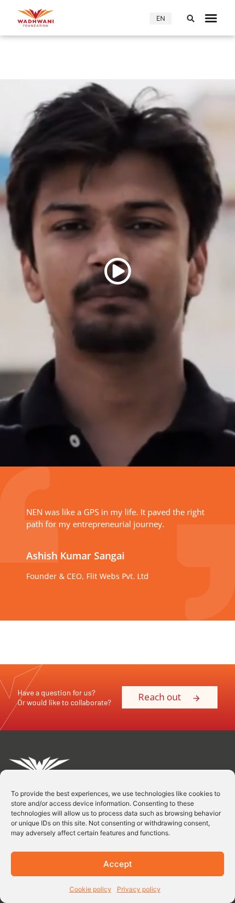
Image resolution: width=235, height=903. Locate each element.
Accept (117, 864)
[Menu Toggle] (211, 18)
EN (160, 18)
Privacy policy (139, 889)
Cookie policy (90, 889)
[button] (190, 18)
